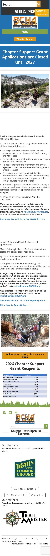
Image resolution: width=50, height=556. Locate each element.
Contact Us (43, 544)
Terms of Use (31, 544)
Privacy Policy (17, 544)
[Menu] (25, 31)
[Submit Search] (39, 4)
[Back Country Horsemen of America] (25, 22)
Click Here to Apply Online (13, 305)
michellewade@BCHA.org (27, 286)
